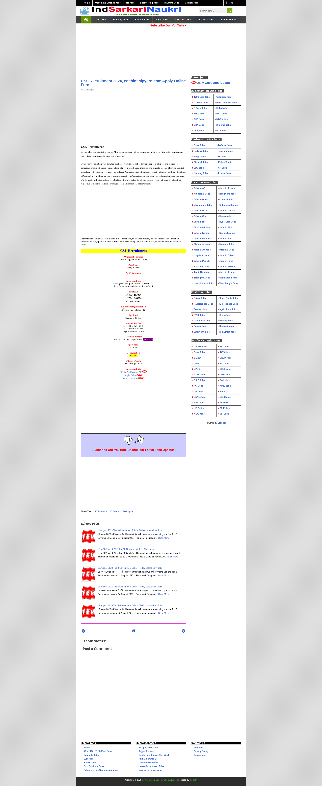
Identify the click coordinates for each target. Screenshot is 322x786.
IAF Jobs (198, 391)
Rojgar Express (146, 751)
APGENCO (225, 402)
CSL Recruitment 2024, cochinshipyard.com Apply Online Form (133, 83)
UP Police (199, 408)
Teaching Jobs (171, 3)
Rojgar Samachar (147, 759)
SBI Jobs (224, 346)
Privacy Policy (201, 751)
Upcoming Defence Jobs (108, 3)
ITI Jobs (130, 3)
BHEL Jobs (225, 369)
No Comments (87, 90)
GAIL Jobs (225, 380)
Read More (163, 538)
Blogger (222, 423)
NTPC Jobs (199, 374)
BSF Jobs (199, 402)
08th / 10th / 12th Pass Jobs (98, 751)
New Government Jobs (150, 770)
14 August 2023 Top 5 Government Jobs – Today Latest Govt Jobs (130, 586)
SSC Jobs (225, 363)
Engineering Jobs (149, 3)
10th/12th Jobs (183, 19)
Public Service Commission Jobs (101, 770)
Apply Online (130, 375)
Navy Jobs (199, 414)
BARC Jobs (225, 397)
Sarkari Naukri (228, 19)
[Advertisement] (133, 51)
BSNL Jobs (199, 397)
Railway (224, 391)
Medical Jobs (191, 3)
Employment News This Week (154, 755)
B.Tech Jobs (90, 762)
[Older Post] (183, 631)
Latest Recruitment (148, 762)
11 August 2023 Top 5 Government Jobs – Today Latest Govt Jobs (130, 530)
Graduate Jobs (91, 755)
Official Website (130, 378)
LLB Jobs (88, 759)
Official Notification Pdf (131, 372)
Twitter (115, 511)
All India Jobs (206, 19)
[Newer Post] (83, 631)
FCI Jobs (198, 386)
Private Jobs (142, 19)
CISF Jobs (225, 374)
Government (200, 346)
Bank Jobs (162, 19)
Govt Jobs (101, 19)
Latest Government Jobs (151, 766)
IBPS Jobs (225, 352)
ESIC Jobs (199, 380)
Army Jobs (225, 386)
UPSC (197, 369)
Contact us (199, 755)
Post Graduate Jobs (94, 766)
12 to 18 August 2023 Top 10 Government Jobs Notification (126, 549)
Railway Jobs (120, 19)
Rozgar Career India (149, 747)
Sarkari (197, 358)
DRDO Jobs (225, 358)
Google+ (129, 511)
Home (87, 3)
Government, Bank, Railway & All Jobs (159, 780)
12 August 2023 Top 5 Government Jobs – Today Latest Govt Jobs (130, 605)
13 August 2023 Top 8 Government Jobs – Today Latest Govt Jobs (130, 568)
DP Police (225, 408)
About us (198, 747)
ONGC (197, 363)
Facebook (102, 511)
